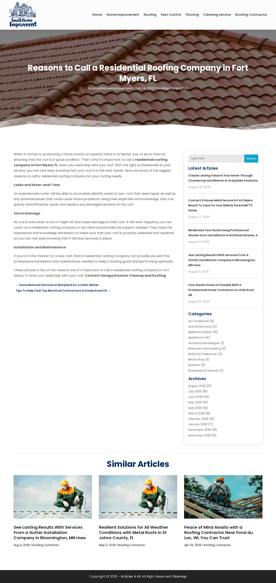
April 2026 (195, 408)
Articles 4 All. (131, 576)
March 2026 (196, 413)
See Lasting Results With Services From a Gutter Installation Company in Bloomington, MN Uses (222, 260)
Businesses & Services (203, 371)
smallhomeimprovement (113, 88)
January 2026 (197, 424)
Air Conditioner (198, 321)
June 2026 (195, 397)
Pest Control (171, 14)
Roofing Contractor (251, 14)
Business (194, 365)
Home (97, 14)
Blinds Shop (196, 359)
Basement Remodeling (204, 349)
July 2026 (194, 391)
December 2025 (199, 430)
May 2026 (195, 402)
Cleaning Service (217, 14)
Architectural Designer (204, 343)
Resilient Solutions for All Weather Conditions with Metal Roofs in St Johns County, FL (133, 532)
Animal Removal (199, 327)
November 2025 (199, 435)
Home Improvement (122, 14)
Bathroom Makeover (202, 354)
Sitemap (179, 576)
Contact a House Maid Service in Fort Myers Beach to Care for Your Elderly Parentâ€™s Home (220, 205)
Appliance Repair (200, 332)
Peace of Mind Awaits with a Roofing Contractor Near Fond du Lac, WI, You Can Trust (218, 532)
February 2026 (198, 419)
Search (251, 159)
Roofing (150, 14)
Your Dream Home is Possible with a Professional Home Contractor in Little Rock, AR (221, 290)
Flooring (192, 14)
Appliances (196, 337)
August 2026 (197, 386)
